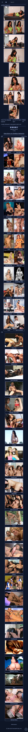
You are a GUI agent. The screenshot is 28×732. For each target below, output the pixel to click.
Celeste (14, 574)
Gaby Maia (14, 493)
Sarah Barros (14, 622)
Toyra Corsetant (19, 330)
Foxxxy (14, 428)
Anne (9, 330)
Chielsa (14, 525)
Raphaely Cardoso (14, 671)
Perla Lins (14, 348)
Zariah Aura (14, 477)
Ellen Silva (19, 314)
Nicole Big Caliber (19, 281)
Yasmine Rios (14, 364)
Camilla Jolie (14, 639)
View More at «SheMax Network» (14, 133)
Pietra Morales (19, 249)
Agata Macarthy (14, 396)
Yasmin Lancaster (19, 297)
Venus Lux (19, 217)
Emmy (19, 184)
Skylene (9, 233)
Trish (8, 249)
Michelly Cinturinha (14, 412)
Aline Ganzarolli (14, 509)
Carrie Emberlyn (14, 703)
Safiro (14, 461)
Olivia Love (8, 217)
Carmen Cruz (14, 590)
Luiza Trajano (9, 297)
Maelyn (14, 542)
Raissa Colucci (19, 200)
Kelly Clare (19, 265)
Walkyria (19, 168)
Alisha (8, 168)
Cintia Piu (19, 233)
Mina (14, 655)
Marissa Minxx (14, 719)
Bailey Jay (9, 281)
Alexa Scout (9, 184)
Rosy (14, 687)
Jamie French (9, 314)
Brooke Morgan (14, 558)
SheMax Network (5, 5)
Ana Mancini (19, 152)
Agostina (9, 152)
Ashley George (8, 265)
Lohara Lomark (8, 200)
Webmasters (14, 724)
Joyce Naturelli (14, 380)
